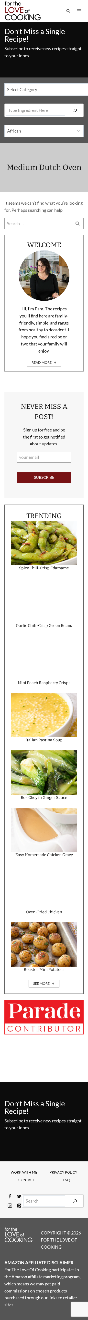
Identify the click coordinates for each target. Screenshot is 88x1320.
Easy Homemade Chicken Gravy (44, 854)
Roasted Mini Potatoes (44, 969)
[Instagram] (9, 1205)
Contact (26, 1180)
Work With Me (24, 1172)
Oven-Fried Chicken (44, 912)
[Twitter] (19, 1196)
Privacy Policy (63, 1172)
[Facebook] (9, 1196)
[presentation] (44, 543)
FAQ (66, 1180)
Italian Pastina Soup (44, 740)
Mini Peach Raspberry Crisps (44, 682)
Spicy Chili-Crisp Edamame (44, 568)
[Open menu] (79, 11)
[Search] (75, 110)
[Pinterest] (19, 1205)
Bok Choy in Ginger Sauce (44, 797)
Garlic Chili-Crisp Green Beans (44, 625)
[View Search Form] (68, 11)
